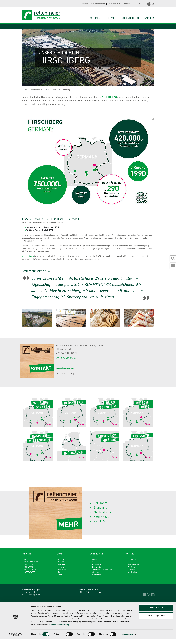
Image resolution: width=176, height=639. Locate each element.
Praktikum (132, 567)
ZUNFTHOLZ (28, 564)
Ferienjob (131, 569)
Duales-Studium (134, 564)
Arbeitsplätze (133, 572)
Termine (84, 3)
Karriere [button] (149, 17)
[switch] (69, 634)
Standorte (52, 89)
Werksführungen (98, 3)
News (140, 3)
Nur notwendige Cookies (156, 616)
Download (61, 564)
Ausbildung (132, 562)
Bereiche (61, 559)
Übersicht (27, 559)
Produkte (61, 562)
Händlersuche (129, 3)
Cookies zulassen (156, 608)
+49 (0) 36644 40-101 (66, 358)
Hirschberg (65, 89)
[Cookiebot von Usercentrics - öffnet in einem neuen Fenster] (15, 634)
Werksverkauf (114, 3)
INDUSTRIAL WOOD (30, 562)
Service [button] (111, 17)
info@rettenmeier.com (93, 592)
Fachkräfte (101, 521)
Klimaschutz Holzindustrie (102, 569)
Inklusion (95, 572)
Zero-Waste (102, 517)
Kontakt (61, 572)
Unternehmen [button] (130, 17)
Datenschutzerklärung (59, 625)
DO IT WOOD (28, 567)
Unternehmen (37, 89)
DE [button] (153, 3)
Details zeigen (127, 634)
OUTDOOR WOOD (29, 569)
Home (24, 89)
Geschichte (96, 562)
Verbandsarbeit (98, 575)
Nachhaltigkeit (28, 256)
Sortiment (95, 17)
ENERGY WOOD (29, 572)
